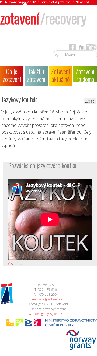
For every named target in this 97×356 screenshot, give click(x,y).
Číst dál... (15, 263)
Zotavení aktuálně (60, 75)
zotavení (43, 17)
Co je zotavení (12, 75)
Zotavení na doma (85, 74)
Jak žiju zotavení (36, 75)
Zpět (89, 101)
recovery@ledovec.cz (47, 299)
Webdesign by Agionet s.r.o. (48, 313)
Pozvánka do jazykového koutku (42, 165)
